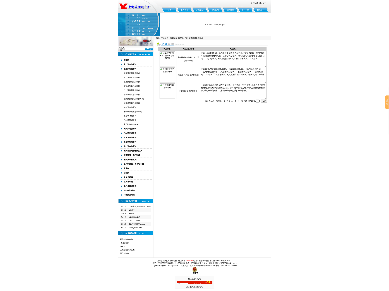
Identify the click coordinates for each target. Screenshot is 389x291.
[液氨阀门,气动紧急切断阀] (167, 82)
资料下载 (245, 10)
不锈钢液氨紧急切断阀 (133, 112)
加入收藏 (254, 3)
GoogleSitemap (156, 266)
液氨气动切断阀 (130, 116)
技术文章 (230, 10)
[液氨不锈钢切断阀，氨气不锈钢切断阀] (167, 66)
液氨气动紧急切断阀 (132, 94)
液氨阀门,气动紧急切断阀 (188, 75)
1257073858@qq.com (137, 224)
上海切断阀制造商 (127, 250)
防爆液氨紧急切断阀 (132, 86)
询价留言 (262, 3)
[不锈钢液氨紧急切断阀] (167, 98)
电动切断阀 (124, 243)
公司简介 (184, 10)
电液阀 (123, 246)
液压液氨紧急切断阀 (132, 82)
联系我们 (260, 10)
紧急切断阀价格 (126, 239)
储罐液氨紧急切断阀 (132, 103)
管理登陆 (206, 266)
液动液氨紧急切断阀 (132, 77)
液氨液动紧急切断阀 (132, 73)
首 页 (169, 10)
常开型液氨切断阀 (131, 124)
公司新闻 (215, 10)
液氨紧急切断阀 (130, 107)
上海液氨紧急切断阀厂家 (134, 99)
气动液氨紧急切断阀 (132, 90)
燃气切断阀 (124, 253)
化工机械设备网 (196, 266)
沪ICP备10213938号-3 (229, 266)
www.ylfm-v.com (135, 227)
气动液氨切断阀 (130, 120)
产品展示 (199, 10)
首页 (157, 38)
